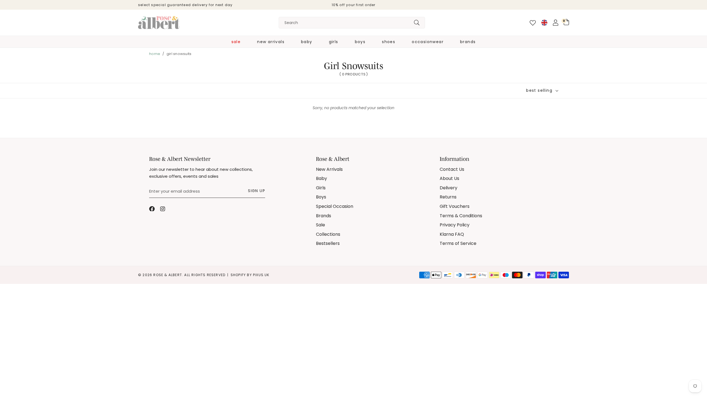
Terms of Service (458, 243)
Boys (360, 41)
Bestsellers (328, 243)
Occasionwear (428, 41)
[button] (566, 22)
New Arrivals (270, 41)
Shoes (388, 41)
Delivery (448, 188)
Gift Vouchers (454, 206)
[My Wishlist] (533, 23)
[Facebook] (152, 209)
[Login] (555, 23)
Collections (328, 234)
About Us (449, 178)
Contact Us (452, 169)
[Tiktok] (174, 209)
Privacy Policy (454, 225)
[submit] (416, 22)
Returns (448, 197)
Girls (333, 41)
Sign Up (256, 190)
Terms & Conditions (461, 216)
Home (154, 53)
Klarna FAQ (452, 234)
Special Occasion (334, 206)
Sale (236, 41)
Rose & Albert (159, 23)
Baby (306, 41)
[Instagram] (163, 209)
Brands (468, 41)
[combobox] (352, 22)
